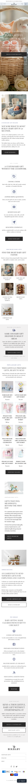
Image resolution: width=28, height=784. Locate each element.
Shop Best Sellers (14, 472)
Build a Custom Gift (14, 54)
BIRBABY (11, 780)
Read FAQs (14, 689)
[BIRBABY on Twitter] (16, 766)
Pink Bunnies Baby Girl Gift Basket (7, 417)
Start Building (10, 152)
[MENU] (0, 3)
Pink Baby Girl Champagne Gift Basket (20, 417)
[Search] (22, 3)
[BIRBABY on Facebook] (11, 766)
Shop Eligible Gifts (14, 352)
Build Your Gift (14, 239)
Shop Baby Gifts (14, 59)
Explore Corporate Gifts (14, 599)
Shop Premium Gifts (12, 537)
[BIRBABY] (14, 3)
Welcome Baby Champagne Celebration (7, 440)
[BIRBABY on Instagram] (14, 766)
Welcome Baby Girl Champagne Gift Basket (20, 440)
